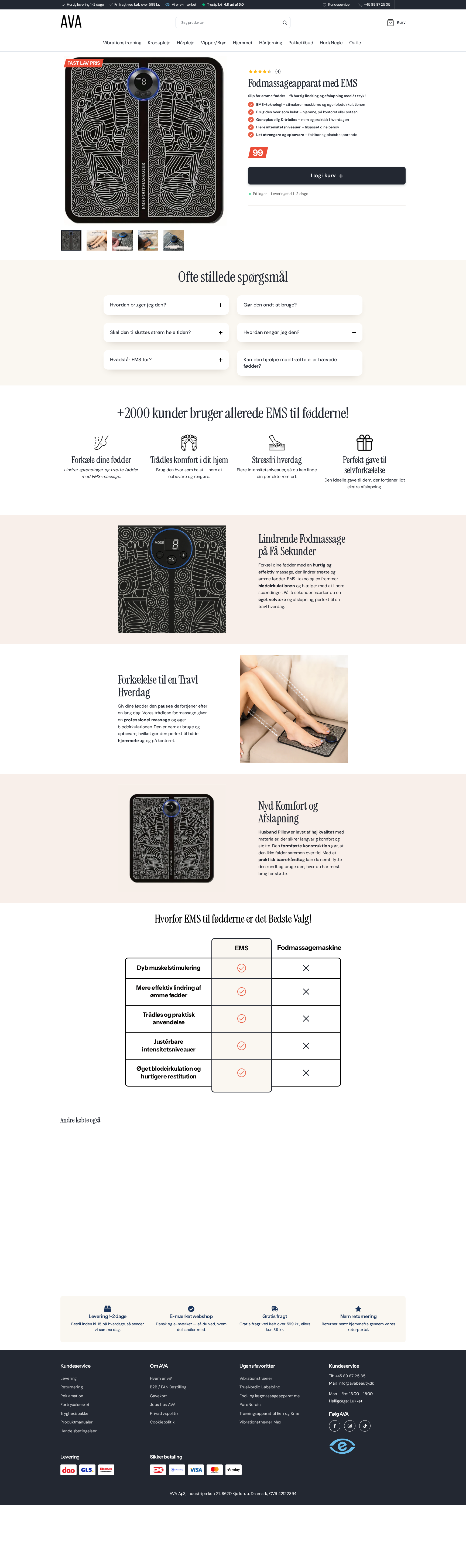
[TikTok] (365, 1426)
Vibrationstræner (255, 1378)
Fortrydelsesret (75, 1404)
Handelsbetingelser (78, 1431)
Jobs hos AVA (163, 1404)
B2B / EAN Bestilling (168, 1387)
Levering (68, 1378)
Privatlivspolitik (164, 1413)
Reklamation (71, 1396)
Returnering (71, 1387)
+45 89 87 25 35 (350, 1376)
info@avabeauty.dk (356, 1383)
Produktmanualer (76, 1422)
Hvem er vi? (161, 1378)
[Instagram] (349, 1426)
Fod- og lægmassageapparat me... (270, 1396)
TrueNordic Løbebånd (259, 1387)
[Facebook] (334, 1426)
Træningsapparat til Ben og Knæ (269, 1413)
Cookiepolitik (162, 1422)
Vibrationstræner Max (260, 1422)
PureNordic (250, 1404)
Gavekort (158, 1396)
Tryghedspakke (74, 1413)
